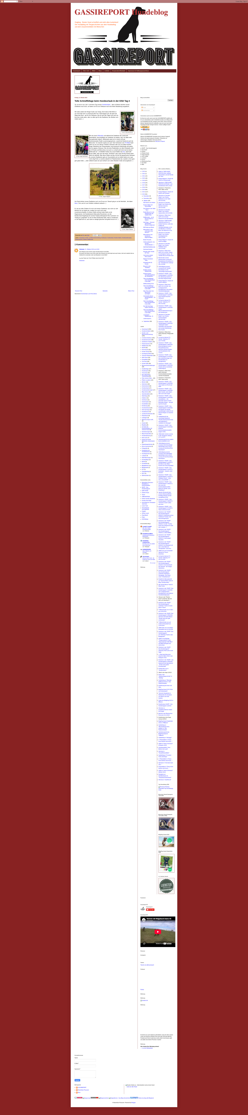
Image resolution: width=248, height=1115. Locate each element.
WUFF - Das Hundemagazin (146, 488)
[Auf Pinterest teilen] (101, 235)
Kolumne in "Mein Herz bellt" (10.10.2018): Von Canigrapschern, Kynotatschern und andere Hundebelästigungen (165, 288)
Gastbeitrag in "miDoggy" (165, 737)
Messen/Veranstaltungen (148, 365)
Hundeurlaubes (106, 104)
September (147, 321)
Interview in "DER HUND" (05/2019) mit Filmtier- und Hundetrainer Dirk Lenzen (165, 184)
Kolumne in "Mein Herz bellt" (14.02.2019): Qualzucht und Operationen (165, 217)
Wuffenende (90, 239)
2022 (143, 173)
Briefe (143, 461)
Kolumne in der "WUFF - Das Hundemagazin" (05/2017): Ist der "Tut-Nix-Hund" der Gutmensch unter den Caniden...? (165, 524)
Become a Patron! (160, 141)
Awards (144, 423)
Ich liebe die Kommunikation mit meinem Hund (147, 428)
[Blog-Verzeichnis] (78, 1098)
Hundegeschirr (146, 453)
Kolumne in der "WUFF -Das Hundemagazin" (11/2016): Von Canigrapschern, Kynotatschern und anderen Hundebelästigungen (165, 592)
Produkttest (145, 359)
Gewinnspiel (145, 401)
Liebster (144, 455)
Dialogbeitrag (145, 471)
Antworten (82, 260)
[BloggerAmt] (104, 1098)
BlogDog (144, 425)
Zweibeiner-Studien (147, 341)
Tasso (143, 494)
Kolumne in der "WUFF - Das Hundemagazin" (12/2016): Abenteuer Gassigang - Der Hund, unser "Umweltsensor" (164, 574)
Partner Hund (145, 492)
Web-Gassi (145, 357)
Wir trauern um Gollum (149, 202)
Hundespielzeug (146, 435)
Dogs (143, 517)
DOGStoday (145, 519)
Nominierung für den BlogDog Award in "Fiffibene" (163, 733)
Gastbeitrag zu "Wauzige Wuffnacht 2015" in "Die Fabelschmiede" (164, 681)
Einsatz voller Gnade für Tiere (148, 252)
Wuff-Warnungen (146, 457)
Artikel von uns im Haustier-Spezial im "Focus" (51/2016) (165, 552)
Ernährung (145, 405)
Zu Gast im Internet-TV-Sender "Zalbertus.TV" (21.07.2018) (164, 339)
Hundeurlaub (110, 237)
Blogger (133, 1102)
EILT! (143, 473)
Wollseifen (100, 135)
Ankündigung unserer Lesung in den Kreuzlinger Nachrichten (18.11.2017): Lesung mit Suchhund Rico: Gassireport (165, 446)
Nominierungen (146, 431)
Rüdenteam (145, 415)
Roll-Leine (144, 437)
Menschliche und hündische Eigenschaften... (148, 236)
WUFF (143, 347)
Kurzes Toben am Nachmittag (148, 205)
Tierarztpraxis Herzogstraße (145, 508)
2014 (143, 191)
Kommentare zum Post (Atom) (89, 293)
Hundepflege (145, 459)
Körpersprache (78, 239)
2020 (143, 178)
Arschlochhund (146, 407)
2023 (143, 171)
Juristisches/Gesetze (147, 413)
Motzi (76, 203)
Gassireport (76, 71)
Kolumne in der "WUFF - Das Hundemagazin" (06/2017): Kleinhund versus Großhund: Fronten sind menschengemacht (165, 515)
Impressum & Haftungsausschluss (138, 71)
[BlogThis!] (95, 235)
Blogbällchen (145, 465)
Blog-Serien (145, 392)
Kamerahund (145, 386)
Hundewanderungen (126, 237)
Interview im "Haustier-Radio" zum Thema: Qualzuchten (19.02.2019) (165, 211)
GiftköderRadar (146, 496)
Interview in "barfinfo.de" (164, 779)
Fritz (124, 151)
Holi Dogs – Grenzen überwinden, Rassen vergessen (149, 224)
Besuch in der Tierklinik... (147, 267)
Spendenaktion (146, 394)
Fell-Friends (145, 349)
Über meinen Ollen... (147, 378)
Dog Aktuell (145, 515)
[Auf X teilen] (97, 235)
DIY (143, 469)
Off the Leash (145, 513)
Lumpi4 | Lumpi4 (147, 526)
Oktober (146, 200)
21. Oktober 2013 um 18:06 (92, 249)
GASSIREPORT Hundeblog (121, 11)
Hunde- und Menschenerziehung (93, 237)
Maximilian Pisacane (83, 1090)
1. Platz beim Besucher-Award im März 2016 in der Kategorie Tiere (165, 656)
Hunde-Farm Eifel (146, 500)
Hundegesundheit (146, 353)
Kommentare (146, 110)
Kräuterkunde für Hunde (147, 263)
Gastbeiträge (145, 369)
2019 (143, 180)
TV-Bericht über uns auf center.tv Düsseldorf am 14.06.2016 (164, 624)
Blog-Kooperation (146, 433)
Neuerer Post (78, 291)
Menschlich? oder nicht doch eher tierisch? (148, 231)
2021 (143, 176)
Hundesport (104, 237)
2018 (143, 182)
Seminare (144, 400)
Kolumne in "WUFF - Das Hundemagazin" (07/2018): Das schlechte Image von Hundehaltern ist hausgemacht (165, 358)
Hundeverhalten (117, 237)
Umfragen (144, 417)
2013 (143, 194)
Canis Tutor (145, 506)
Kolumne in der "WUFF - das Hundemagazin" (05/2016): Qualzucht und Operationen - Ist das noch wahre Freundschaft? (165, 663)
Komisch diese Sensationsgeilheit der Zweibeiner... (149, 275)
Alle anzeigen (152, 562)
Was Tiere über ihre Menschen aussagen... (148, 292)
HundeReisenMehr (148, 533)
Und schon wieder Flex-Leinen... (148, 256)
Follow (142, 989)
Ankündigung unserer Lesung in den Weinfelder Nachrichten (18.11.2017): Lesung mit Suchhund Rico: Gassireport (165, 455)
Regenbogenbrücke (147, 444)
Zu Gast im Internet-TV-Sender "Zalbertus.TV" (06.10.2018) (164, 302)
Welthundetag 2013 (148, 283)
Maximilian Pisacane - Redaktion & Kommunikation (148, 484)
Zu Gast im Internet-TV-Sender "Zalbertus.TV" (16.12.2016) (164, 558)
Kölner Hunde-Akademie (148, 498)
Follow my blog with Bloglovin (146, 1098)
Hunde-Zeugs (145, 351)
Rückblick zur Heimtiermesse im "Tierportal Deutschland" (164, 776)
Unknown (81, 249)
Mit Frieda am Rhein (148, 227)
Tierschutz (144, 373)
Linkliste (106, 71)
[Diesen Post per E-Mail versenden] (93, 235)
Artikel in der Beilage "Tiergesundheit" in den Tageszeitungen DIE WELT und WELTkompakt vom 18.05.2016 (165, 642)
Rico (79, 1092)
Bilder (94, 71)
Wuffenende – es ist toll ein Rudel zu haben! (148, 219)
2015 (143, 189)
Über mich (86, 71)
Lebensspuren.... (147, 318)
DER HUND (145, 490)
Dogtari (144, 511)
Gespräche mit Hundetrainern (146, 451)
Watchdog (144, 396)
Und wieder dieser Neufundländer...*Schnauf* (149, 297)
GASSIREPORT (82, 1087)
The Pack (144, 361)
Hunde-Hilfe (145, 363)
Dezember (146, 196)
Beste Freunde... (147, 239)
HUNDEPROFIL (147, 549)
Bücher (144, 382)
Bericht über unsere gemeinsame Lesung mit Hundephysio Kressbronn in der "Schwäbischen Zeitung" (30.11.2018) (165, 261)
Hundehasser (145, 411)
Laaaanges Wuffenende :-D (148, 315)
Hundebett (144, 463)
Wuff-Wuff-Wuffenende (149, 247)
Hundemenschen (146, 339)
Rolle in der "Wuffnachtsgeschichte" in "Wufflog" (165, 676)
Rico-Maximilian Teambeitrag (146, 375)
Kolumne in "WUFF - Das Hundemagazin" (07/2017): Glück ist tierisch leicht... (165, 508)
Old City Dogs (145, 409)
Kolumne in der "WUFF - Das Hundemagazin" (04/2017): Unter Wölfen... (165, 531)
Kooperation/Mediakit (118, 71)
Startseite (105, 291)
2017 (143, 185)
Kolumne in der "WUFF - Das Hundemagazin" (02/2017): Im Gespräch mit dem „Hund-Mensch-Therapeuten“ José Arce (165, 545)
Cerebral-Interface (147, 338)
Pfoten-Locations (146, 380)
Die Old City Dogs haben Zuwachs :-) (149, 306)
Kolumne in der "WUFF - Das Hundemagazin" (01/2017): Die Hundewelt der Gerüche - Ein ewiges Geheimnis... (165, 565)
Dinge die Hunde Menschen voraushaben (148, 440)
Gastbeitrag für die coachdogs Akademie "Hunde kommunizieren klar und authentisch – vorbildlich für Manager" (165, 420)
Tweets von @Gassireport (147, 965)
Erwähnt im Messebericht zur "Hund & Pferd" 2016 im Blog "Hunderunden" (165, 580)
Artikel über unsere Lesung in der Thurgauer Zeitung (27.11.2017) (165, 435)
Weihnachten (145, 475)
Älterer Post (131, 291)
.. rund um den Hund (131, 1086)
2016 (143, 187)
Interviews (144, 384)
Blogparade (145, 467)
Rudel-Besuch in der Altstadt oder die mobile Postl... (148, 213)
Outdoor (85, 239)
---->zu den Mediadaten (146, 1048)
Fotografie (144, 448)
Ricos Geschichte (146, 446)
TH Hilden (127, 143)
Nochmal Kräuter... (148, 249)
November (146, 198)
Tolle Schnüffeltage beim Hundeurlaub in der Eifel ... (149, 280)
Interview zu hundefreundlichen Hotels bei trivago (165, 709)
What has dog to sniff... (148, 419)
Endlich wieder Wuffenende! (147, 270)
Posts (144, 107)
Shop (100, 71)
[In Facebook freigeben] (99, 235)
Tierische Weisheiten (147, 355)
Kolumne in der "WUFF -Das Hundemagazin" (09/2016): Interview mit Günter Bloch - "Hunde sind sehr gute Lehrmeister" (165, 617)
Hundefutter (145, 404)
